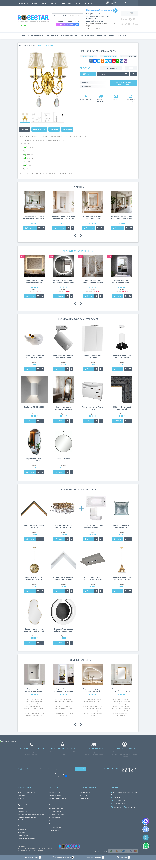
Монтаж (54, 3)
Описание (24, 129)
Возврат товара (23, 826)
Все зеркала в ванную (56, 808)
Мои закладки (84, 798)
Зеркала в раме (52, 36)
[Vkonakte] (126, 19)
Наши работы (66, 3)
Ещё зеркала (101, 36)
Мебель (112, 36)
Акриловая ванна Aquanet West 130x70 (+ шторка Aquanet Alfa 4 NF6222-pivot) (92, 526)
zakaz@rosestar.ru (95, 21)
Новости (78, 3)
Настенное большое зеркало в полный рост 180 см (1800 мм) (63, 217)
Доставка (35, 3)
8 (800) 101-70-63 (94, 18)
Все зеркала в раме (55, 811)
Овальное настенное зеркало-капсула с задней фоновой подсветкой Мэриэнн (93, 281)
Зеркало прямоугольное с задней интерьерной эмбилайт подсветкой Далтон (34, 281)
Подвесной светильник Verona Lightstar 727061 (34, 578)
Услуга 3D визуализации (68, 24)
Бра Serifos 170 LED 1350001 (34, 407)
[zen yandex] (129, 24)
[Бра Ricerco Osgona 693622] (25, 117)
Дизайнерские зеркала (69, 36)
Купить (31, 296)
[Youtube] (134, 19)
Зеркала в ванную (87, 36)
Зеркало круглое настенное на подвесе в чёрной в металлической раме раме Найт (63, 460)
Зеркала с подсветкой (36, 36)
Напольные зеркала (55, 795)
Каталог (22, 36)
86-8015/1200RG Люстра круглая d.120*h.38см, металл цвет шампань (63, 526)
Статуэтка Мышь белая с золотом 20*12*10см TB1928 (34, 356)
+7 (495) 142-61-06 (95, 14)
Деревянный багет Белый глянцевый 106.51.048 (63, 578)
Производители (23, 835)
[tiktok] (133, 24)
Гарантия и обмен (23, 805)
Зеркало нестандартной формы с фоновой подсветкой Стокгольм (92, 690)
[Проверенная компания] (8, 741)
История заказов (85, 795)
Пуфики (51, 824)
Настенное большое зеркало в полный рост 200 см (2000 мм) (122, 217)
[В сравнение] (43, 228)
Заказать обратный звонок (68, 21)
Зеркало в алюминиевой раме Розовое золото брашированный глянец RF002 (122, 690)
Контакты (88, 3)
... (129, 36)
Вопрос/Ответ (22, 829)
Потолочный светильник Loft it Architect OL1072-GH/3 (93, 578)
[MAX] (145, 821)
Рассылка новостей (86, 802)
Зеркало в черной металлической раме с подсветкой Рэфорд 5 (34, 690)
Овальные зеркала (55, 827)
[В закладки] (39, 228)
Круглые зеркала (54, 821)
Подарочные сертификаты (26, 838)
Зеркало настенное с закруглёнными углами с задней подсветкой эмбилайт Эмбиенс (122, 281)
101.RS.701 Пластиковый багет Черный (121, 408)
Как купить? (67, 129)
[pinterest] (136, 24)
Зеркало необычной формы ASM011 (34, 460)
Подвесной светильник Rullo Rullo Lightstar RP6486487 (122, 356)
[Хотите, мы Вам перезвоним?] (146, 837)
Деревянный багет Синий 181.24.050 (34, 526)
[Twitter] (125, 24)
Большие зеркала (54, 792)
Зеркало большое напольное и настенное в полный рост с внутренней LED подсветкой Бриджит (63, 690)
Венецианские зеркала (56, 802)
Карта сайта (21, 832)
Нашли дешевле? (111, 68)
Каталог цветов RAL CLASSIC (26, 792)
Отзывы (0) (54, 129)
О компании (23, 3)
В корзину (31, 228)
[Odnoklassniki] (122, 24)
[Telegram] (130, 19)
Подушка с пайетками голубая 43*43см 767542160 (122, 526)
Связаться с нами (23, 823)
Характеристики (39, 129)
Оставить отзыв (129, 56)
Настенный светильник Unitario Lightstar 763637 (63, 630)
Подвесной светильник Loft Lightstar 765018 (122, 578)
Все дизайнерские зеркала (57, 798)
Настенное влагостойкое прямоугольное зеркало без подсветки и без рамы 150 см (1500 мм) (34, 217)
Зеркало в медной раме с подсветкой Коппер (93, 217)
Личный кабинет (85, 792)
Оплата (45, 3)
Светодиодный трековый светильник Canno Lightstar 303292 (63, 356)
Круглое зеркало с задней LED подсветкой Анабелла (63, 281)
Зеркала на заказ (54, 818)
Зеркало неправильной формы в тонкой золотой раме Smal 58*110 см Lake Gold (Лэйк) (34, 630)
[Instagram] (122, 19)
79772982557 (93, 16)
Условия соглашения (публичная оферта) (31, 814)
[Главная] (20, 45)
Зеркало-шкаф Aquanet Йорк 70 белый (93, 356)
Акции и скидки (54, 830)
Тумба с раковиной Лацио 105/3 (92, 408)
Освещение (122, 36)
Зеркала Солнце (54, 805)
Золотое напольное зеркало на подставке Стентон (63, 408)
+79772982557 (106, 16)
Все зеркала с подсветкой (57, 814)
